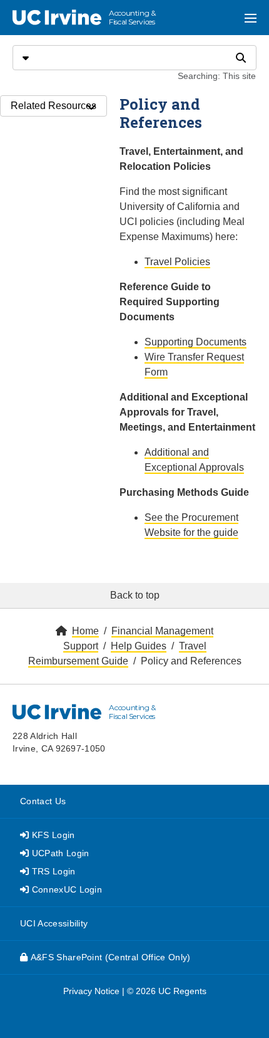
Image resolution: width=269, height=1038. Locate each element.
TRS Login (52, 871)
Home (85, 631)
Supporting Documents (195, 342)
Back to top (135, 595)
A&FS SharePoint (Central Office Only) (109, 957)
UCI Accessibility (54, 923)
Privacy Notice (91, 991)
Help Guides (138, 646)
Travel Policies (177, 261)
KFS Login (51, 835)
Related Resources (53, 105)
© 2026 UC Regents (166, 991)
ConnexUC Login (65, 889)
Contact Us (43, 801)
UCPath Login (59, 853)
